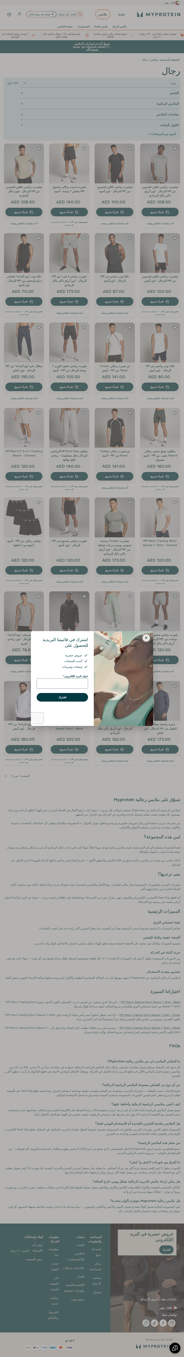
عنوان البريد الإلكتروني (75, 676)
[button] (175, 1348)
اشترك (62, 697)
